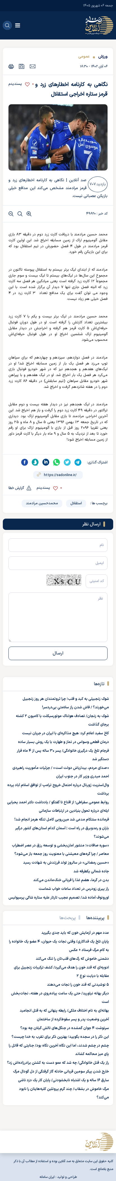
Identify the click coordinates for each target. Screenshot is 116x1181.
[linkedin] (46, 462)
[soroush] (35, 462)
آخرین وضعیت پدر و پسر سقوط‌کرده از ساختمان (73, 1019)
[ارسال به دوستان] (32, 66)
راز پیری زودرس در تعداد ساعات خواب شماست (74, 889)
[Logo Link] (99, 25)
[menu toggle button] (17, 25)
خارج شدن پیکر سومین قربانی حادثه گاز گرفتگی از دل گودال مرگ (61, 1071)
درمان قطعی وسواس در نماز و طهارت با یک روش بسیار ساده (63, 742)
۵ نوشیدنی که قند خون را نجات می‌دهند (78, 985)
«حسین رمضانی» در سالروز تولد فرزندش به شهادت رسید (66, 863)
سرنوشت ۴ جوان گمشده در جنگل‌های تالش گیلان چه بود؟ (64, 1028)
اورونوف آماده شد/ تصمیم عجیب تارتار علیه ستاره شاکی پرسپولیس (58, 898)
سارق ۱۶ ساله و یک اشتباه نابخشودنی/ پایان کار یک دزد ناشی (63, 1080)
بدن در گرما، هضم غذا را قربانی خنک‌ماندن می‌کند (71, 880)
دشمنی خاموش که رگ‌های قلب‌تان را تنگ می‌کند (72, 959)
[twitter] (67, 462)
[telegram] (78, 462)
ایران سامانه (47, 1177)
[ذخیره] (21, 66)
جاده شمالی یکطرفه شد (91, 871)
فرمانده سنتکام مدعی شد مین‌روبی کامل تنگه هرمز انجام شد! (61, 819)
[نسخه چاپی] (11, 66)
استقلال (76, 503)
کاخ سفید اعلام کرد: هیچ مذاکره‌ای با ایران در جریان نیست (65, 733)
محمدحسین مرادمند (42, 503)
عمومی (84, 56)
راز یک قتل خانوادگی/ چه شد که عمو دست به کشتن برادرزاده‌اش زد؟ (58, 1063)
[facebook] (24, 462)
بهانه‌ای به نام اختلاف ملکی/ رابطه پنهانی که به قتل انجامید (64, 1011)
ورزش (102, 56)
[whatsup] (56, 462)
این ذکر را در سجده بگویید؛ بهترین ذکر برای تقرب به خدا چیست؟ (60, 1037)
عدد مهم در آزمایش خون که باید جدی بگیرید (75, 933)
